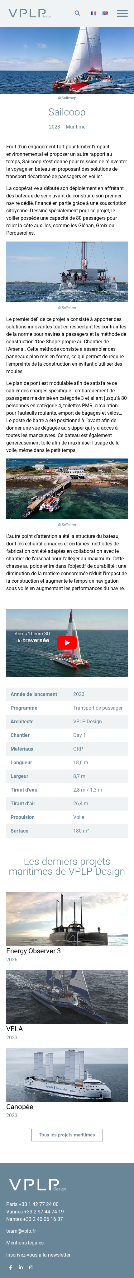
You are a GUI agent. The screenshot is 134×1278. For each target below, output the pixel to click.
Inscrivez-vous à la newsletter (38, 1255)
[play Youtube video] (67, 643)
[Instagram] (31, 1267)
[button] (77, 13)
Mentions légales (25, 1243)
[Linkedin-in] (21, 1267)
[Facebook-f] (10, 1267)
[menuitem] (93, 13)
